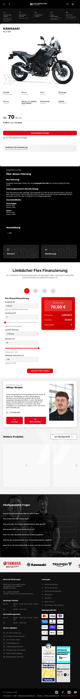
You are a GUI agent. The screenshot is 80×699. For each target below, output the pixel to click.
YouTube (75, 692)
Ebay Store (49, 602)
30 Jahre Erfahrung (13, 633)
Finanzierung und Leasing (16, 650)
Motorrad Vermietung (53, 591)
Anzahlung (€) (10, 313)
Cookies (40, 696)
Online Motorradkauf (14, 653)
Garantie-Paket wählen (40, 371)
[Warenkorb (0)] (73, 4)
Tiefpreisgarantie (12, 643)
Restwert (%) (10, 339)
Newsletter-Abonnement (54, 605)
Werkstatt (48, 595)
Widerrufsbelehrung (51, 696)
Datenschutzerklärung (26, 696)
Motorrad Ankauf (51, 588)
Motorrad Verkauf (51, 584)
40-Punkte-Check (13, 640)
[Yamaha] (12, 564)
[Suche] (9, 4)
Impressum (7, 696)
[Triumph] (62, 565)
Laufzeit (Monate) (11, 330)
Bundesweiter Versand (14, 657)
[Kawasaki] (36, 565)
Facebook (62, 692)
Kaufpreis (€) (10, 302)
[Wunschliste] (67, 4)
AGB (14, 696)
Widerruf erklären (67, 696)
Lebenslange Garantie (14, 646)
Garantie (48, 598)
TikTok (69, 692)
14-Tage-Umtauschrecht (15, 636)
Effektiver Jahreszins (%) (14, 355)
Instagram (56, 692)
